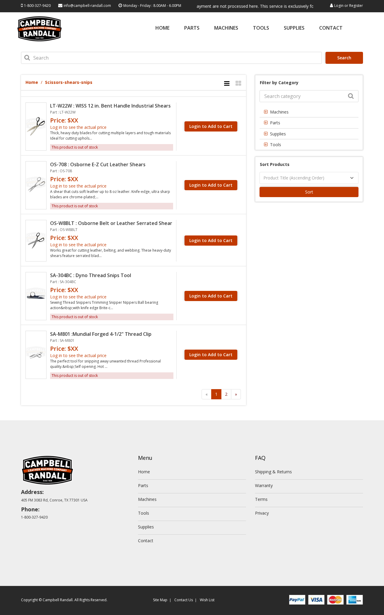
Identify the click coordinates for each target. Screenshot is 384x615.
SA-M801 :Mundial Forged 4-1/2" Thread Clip (101, 334)
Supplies (294, 28)
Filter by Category (279, 82)
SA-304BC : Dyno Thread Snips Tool (90, 275)
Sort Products (275, 164)
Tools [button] (275, 144)
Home (162, 28)
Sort (309, 192)
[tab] (309, 112)
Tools (261, 28)
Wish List (207, 599)
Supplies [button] (278, 134)
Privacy (262, 513)
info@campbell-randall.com (87, 5)
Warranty (264, 485)
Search (344, 58)
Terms (261, 499)
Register (356, 5)
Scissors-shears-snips (68, 82)
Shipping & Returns (273, 472)
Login (339, 5)
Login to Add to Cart (210, 126)
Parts (192, 28)
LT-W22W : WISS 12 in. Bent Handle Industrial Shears (110, 105)
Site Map (160, 599)
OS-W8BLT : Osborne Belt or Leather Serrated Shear (111, 223)
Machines (226, 28)
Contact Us (183, 599)
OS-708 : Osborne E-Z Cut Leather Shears (98, 164)
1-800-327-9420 (37, 5)
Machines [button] (279, 112)
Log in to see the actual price (78, 127)
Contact (331, 28)
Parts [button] (275, 122)
